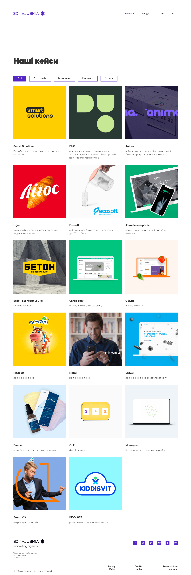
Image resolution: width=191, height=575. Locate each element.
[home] (29, 13)
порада (145, 14)
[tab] (19, 78)
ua (172, 14)
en (162, 14)
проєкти (129, 14)
